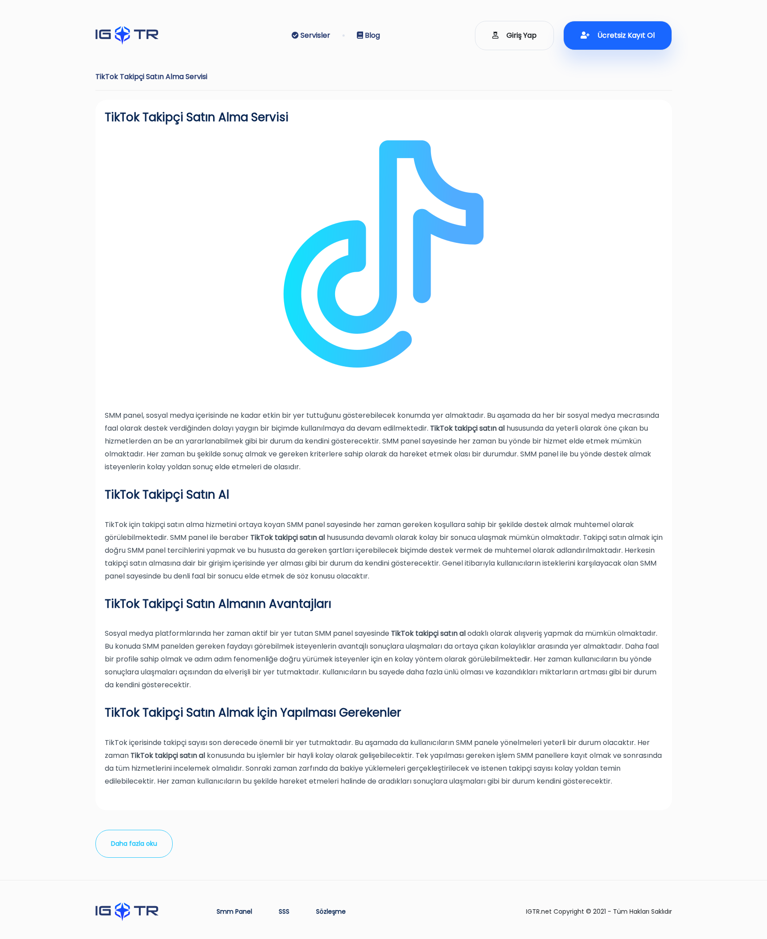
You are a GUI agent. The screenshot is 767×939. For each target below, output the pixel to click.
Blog (371, 35)
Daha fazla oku (134, 843)
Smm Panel (234, 911)
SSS (284, 911)
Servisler (314, 35)
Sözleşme (331, 911)
